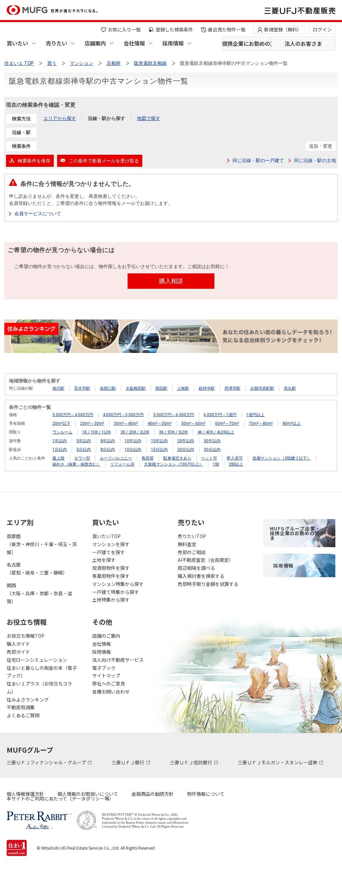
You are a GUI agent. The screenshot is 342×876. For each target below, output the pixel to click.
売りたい (56, 43)
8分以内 (108, 449)
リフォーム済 (122, 464)
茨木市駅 (82, 388)
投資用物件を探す (111, 568)
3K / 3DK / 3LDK (173, 432)
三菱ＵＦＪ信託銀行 (191, 762)
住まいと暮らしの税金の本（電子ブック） (42, 671)
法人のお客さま (303, 43)
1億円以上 (255, 414)
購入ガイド (18, 643)
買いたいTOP (106, 536)
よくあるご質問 (23, 715)
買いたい (17, 43)
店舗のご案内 (106, 635)
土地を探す (104, 559)
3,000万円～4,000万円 (72, 414)
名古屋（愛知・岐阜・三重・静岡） (37, 568)
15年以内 (159, 441)
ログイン (322, 29)
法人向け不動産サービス (118, 659)
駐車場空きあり (177, 458)
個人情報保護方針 (25, 793)
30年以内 (212, 441)
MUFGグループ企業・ (297, 533)
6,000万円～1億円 (220, 414)
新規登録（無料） (283, 29)
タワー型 (82, 458)
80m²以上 (292, 423)
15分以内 (159, 449)
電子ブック (104, 667)
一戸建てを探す (108, 552)
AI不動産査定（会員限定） (205, 559)
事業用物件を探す (111, 576)
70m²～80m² (261, 423)
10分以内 (133, 449)
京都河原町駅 (262, 388)
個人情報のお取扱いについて (87, 793)
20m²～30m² (92, 423)
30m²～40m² (126, 423)
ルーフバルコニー (116, 458)
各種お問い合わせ (111, 691)
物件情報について (205, 793)
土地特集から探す (111, 599)
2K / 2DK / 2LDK (135, 432)
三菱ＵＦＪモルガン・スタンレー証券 (278, 762)
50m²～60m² (193, 423)
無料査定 (187, 544)
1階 (216, 464)
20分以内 (185, 449)
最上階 (58, 458)
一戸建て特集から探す (115, 592)
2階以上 (236, 464)
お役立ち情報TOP (25, 635)
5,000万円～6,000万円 (173, 414)
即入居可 (235, 458)
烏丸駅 (290, 388)
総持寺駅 (207, 388)
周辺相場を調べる (196, 568)
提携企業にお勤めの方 (246, 43)
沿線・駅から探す (106, 118)
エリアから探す (59, 118)
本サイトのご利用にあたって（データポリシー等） (60, 798)
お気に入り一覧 (124, 29)
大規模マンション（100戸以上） (173, 464)
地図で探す (148, 118)
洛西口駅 (108, 388)
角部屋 (148, 458)
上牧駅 (183, 388)
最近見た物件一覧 (226, 29)
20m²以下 (61, 423)
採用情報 (173, 43)
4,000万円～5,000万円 (123, 414)
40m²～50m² (160, 423)
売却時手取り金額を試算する (208, 584)
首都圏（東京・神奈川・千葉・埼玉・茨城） (42, 544)
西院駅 (161, 388)
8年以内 (108, 441)
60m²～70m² (227, 423)
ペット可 (209, 458)
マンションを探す (111, 544)
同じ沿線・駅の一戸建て (258, 160)
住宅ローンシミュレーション (37, 659)
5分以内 (83, 449)
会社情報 (134, 43)
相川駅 (58, 388)
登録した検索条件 (174, 29)
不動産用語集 (21, 707)
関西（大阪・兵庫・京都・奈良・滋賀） (39, 593)
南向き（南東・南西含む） (76, 464)
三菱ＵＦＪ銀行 (128, 762)
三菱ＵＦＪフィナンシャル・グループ (47, 762)
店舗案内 (95, 43)
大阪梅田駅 (136, 388)
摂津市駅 (232, 388)
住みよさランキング (28, 699)
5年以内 (83, 441)
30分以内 (212, 449)
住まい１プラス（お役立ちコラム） (39, 687)
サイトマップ (106, 675)
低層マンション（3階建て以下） (281, 458)
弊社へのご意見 (108, 683)
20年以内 (185, 441)
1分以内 (59, 449)
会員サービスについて (37, 213)
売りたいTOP (192, 536)
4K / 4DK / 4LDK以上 (215, 432)
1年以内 (59, 441)
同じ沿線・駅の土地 (315, 160)
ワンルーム (62, 432)
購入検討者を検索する (201, 576)
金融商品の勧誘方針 (153, 793)
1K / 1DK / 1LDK (96, 432)
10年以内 (133, 441)
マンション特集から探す (118, 584)
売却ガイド (18, 651)
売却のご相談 (192, 552)
